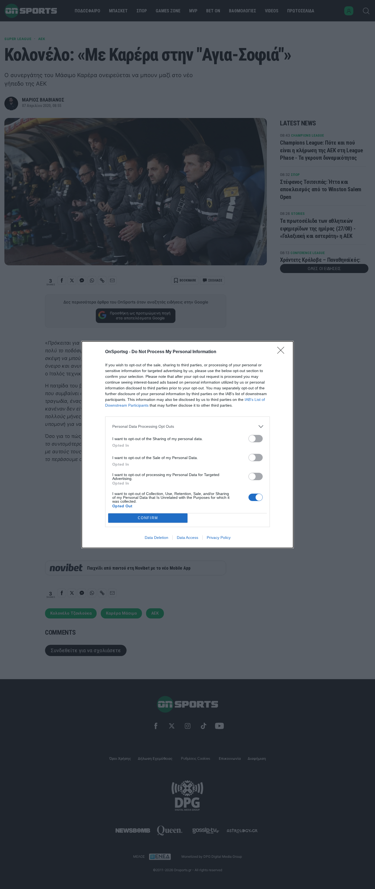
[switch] (255, 438)
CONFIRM (148, 518)
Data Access (187, 537)
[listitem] (187, 426)
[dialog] (187, 444)
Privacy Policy (219, 537)
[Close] (282, 352)
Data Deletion (156, 537)
